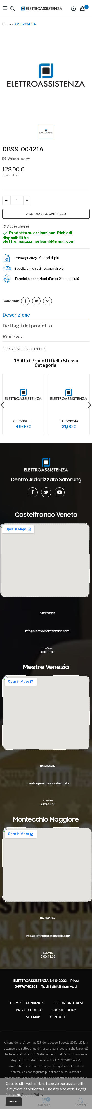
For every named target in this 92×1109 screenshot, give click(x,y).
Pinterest (47, 301)
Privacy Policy (29, 1010)
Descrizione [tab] (16, 315)
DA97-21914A (69, 421)
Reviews (12, 337)
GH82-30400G (23, 421)
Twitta (36, 301)
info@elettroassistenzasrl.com (47, 631)
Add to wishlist (18, 226)
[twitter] (46, 492)
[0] (82, 8)
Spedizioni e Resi (68, 1003)
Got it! (13, 1101)
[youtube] (60, 492)
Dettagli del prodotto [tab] (27, 326)
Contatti (58, 1017)
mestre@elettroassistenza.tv (48, 783)
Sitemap (33, 1017)
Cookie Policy (64, 1010)
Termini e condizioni (27, 1003)
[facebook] (33, 492)
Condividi (25, 301)
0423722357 (47, 613)
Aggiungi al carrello (46, 214)
